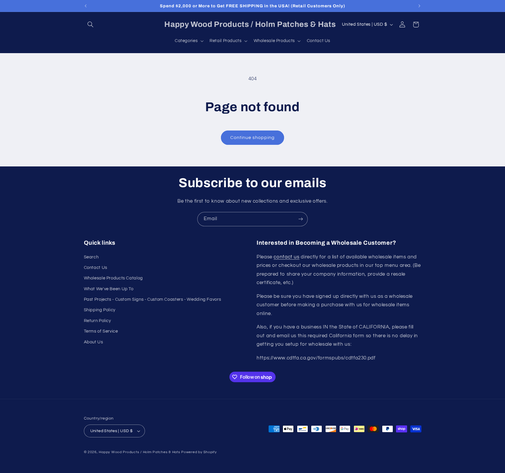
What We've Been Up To (109, 289)
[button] (90, 24)
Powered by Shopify (199, 452)
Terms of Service (101, 331)
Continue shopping (252, 137)
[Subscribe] (300, 219)
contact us (286, 257)
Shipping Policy (99, 310)
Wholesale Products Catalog (113, 278)
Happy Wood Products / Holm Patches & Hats (139, 452)
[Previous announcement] (85, 6)
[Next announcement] (419, 6)
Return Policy (97, 321)
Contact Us (95, 267)
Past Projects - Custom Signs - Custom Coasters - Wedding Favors (152, 299)
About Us (93, 342)
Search (91, 257)
